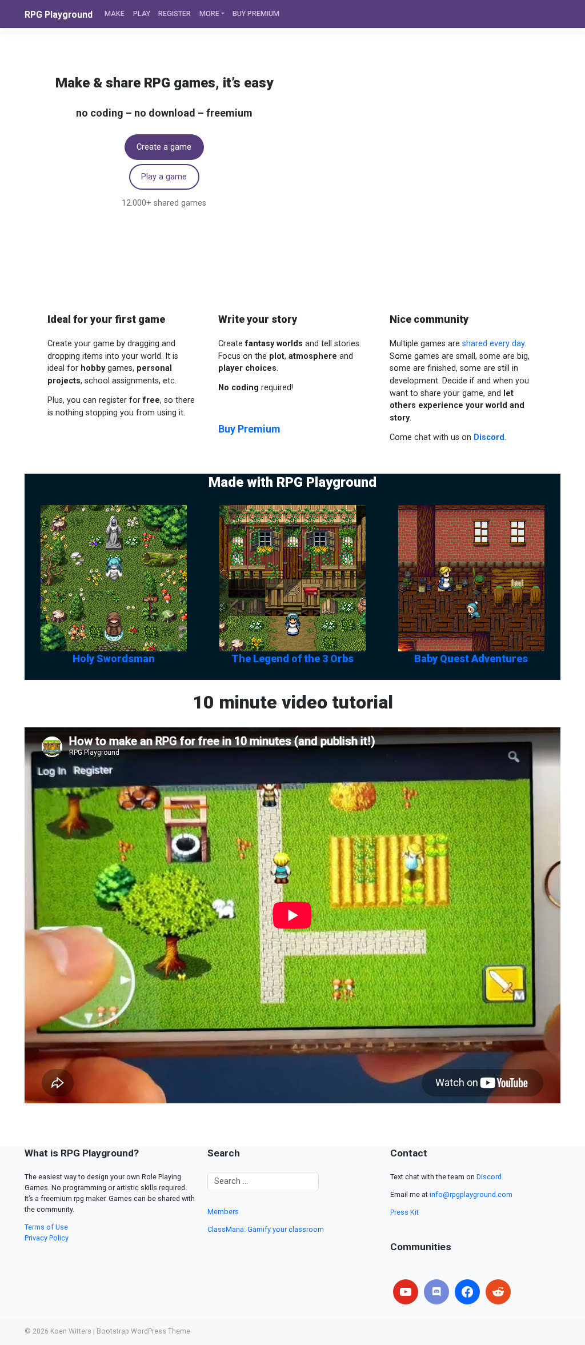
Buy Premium (249, 429)
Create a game (164, 147)
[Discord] (436, 1291)
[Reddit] (498, 1291)
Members (223, 1211)
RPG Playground (59, 14)
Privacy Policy (47, 1238)
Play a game (164, 177)
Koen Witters (70, 1331)
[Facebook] (467, 1291)
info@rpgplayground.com (471, 1194)
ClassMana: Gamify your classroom (265, 1229)
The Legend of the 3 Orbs (292, 659)
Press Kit (404, 1212)
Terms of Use (46, 1227)
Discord (489, 1176)
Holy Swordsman (114, 659)
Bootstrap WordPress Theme (143, 1331)
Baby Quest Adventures (471, 659)
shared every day (493, 344)
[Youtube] (405, 1291)
